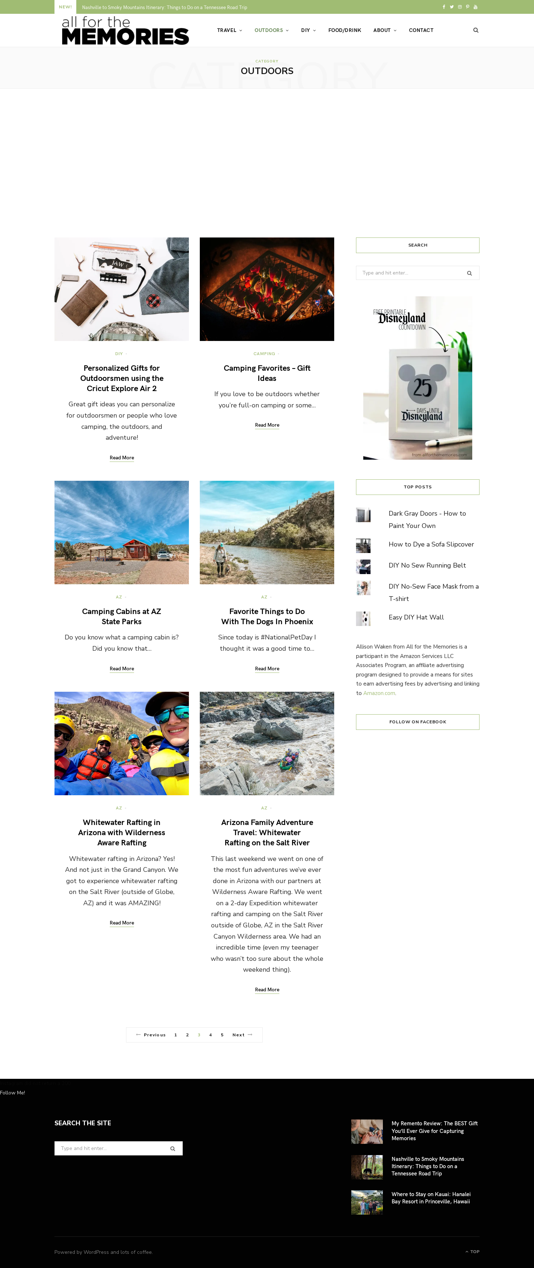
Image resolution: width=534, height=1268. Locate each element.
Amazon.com (379, 693)
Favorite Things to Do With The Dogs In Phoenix (267, 615)
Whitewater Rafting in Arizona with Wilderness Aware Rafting (121, 832)
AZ (119, 597)
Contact (421, 30)
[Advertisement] (267, 163)
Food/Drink (344, 30)
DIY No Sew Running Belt (427, 565)
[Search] (476, 30)
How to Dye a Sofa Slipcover (431, 544)
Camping (264, 353)
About (382, 30)
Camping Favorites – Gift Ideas (267, 372)
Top (474, 1252)
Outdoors (269, 30)
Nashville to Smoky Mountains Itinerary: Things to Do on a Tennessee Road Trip (164, 7)
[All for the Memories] (124, 30)
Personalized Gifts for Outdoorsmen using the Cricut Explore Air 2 (121, 378)
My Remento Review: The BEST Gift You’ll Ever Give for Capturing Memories (435, 1130)
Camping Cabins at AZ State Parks (121, 615)
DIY (305, 30)
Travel (226, 30)
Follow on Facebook (417, 722)
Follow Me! (12, 1092)
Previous (155, 1035)
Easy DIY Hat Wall (416, 617)
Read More (122, 458)
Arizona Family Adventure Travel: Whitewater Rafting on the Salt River (267, 832)
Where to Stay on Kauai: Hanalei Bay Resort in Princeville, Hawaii (431, 1197)
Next (238, 1035)
